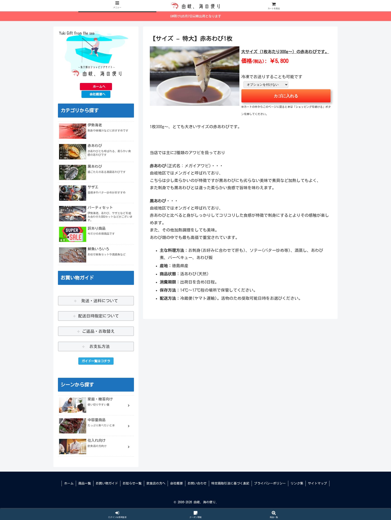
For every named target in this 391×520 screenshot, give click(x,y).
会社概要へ (97, 94)
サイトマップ (317, 483)
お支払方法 (98, 346)
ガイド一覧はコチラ (96, 361)
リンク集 (297, 483)
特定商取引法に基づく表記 (230, 483)
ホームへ (99, 86)
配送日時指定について (98, 316)
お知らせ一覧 (132, 483)
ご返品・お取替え (98, 331)
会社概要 (176, 483)
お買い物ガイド (107, 483)
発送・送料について (98, 301)
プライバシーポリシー (270, 483)
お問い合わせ (197, 483)
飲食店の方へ (155, 483)
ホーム (69, 483)
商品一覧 (84, 483)
